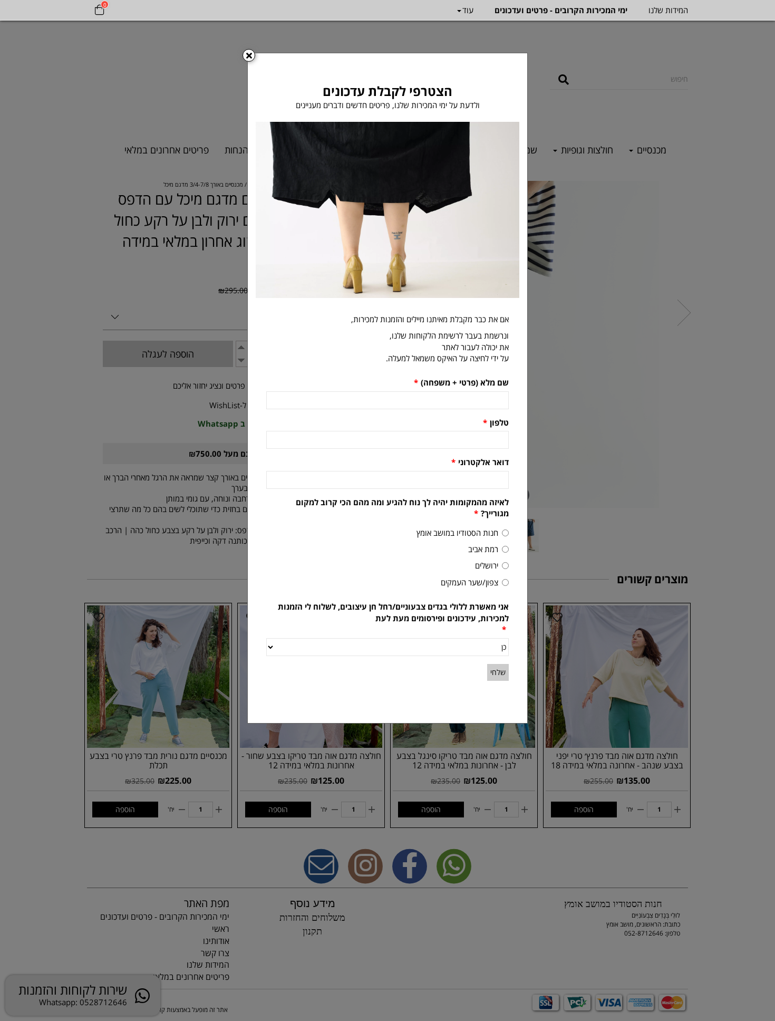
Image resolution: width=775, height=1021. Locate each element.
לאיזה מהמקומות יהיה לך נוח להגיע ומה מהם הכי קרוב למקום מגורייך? (402, 507)
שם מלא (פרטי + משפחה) (461, 382)
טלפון (496, 422)
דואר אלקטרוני (480, 462)
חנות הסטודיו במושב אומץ (457, 532)
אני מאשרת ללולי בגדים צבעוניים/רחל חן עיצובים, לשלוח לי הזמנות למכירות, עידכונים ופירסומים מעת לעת (393, 617)
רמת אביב (483, 549)
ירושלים (486, 565)
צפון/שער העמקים (469, 582)
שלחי (498, 672)
